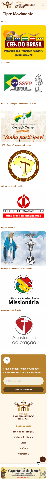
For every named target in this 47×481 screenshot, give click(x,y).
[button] (38, 464)
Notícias (23, 448)
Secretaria (23, 454)
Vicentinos (5, 63)
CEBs (3, 21)
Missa (24, 443)
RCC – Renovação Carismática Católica (18, 104)
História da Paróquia (23, 432)
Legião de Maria (8, 228)
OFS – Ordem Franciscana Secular (16, 145)
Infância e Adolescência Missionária (17, 269)
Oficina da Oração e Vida (12, 186)
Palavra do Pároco (23, 437)
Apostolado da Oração (11, 310)
